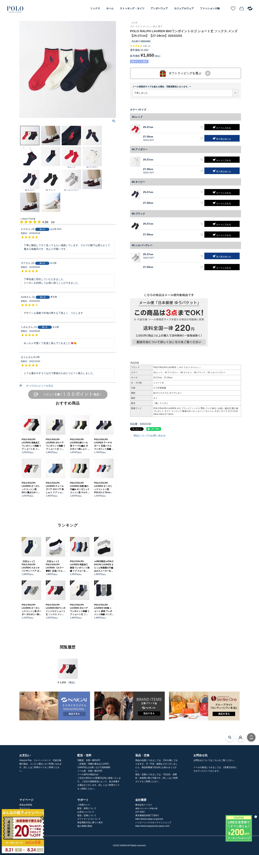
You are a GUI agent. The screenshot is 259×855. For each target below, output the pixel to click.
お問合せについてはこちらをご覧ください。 (214, 760)
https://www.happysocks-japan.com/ (152, 826)
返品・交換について (86, 815)
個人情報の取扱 (84, 826)
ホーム (110, 8)
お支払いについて (85, 812)
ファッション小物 (210, 8)
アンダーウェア (159, 8)
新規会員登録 (25, 805)
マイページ (24, 808)
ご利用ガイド (83, 805)
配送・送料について (86, 808)
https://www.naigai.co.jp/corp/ (149, 819)
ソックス (95, 8)
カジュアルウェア (184, 8)
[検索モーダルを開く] (230, 737)
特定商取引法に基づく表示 (90, 822)
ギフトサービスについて (89, 819)
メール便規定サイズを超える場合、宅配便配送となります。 (162, 86)
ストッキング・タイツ (132, 8)
